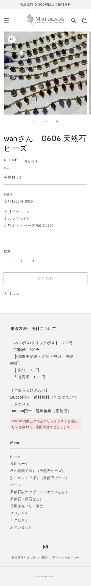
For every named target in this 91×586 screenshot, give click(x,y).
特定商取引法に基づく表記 (29, 557)
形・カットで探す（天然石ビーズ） (39, 478)
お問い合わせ (21, 527)
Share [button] (14, 293)
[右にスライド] (56, 121)
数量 (7, 251)
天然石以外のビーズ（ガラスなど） (39, 492)
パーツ (15, 485)
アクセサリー (21, 520)
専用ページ (19, 463)
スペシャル (19, 513)
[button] (6, 20)
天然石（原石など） (26, 499)
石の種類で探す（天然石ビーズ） (37, 470)
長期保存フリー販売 (26, 506)
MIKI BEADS (50, 576)
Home (15, 456)
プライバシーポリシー (64, 557)
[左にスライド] (34, 121)
